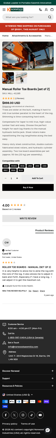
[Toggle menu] (4, 9)
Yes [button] (29, 291)
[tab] (44, 231)
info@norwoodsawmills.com (23, 346)
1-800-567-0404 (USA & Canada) (26, 337)
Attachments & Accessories (26, 35)
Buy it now (28, 187)
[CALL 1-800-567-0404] (40, 9)
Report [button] (35, 291)
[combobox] (28, 17)
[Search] (49, 17)
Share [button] (42, 291)
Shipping (6, 106)
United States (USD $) (18, 394)
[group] (28, 205)
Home (5, 35)
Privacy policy (9, 423)
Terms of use (28, 423)
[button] (13, 98)
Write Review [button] (28, 218)
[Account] (46, 9)
